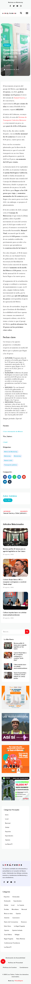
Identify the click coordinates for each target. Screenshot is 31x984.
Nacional (7, 823)
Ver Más (7, 500)
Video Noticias (20, 939)
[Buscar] (27, 631)
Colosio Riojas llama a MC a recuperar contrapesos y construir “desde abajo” (14, 582)
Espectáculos (9, 836)
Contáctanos (24, 967)
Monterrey (17, 456)
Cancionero (16, 918)
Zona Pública (8, 934)
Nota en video (8, 913)
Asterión (6, 918)
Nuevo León (8, 460)
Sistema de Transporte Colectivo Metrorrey (15, 120)
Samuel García (19, 98)
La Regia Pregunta (19, 926)
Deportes (8, 831)
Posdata (6, 909)
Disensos (24, 922)
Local (6, 819)
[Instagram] (20, 6)
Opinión (7, 840)
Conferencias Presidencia (12, 943)
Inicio (7, 815)
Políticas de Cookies (10, 967)
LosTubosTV (9, 844)
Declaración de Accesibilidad (15, 958)
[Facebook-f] (10, 6)
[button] (21, 13)
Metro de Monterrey (10, 451)
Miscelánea (15, 909)
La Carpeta (20, 905)
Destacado (7, 901)
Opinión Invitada (17, 930)
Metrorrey (7, 456)
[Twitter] (13, 6)
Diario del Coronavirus (11, 922)
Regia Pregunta (8, 939)
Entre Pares (7, 926)
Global (7, 827)
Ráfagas (7, 45)
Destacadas (16, 897)
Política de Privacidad (15, 962)
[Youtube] (17, 6)
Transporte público (10, 465)
